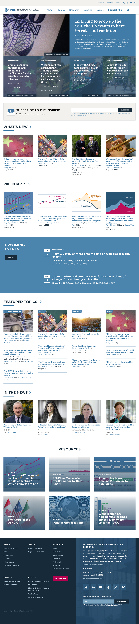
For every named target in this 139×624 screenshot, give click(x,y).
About (6, 544)
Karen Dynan (8, 377)
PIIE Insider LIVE (34, 585)
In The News (16, 392)
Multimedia (57, 562)
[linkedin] (93, 587)
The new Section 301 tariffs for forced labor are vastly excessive (52, 160)
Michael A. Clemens (114, 78)
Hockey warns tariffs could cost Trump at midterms (86, 426)
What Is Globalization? (68, 522)
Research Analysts (10, 585)
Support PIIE (115, 10)
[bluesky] (123, 587)
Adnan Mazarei (9, 340)
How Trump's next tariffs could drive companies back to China (120, 351)
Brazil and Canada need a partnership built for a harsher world (85, 161)
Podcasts (56, 558)
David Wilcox (27, 377)
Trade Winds (33, 594)
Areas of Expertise (35, 548)
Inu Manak (44, 434)
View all (11, 257)
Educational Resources (61, 569)
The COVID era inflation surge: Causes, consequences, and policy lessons (18, 373)
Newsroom (101, 3)
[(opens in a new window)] (124, 3)
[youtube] (101, 587)
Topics (31, 544)
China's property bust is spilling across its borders (120, 363)
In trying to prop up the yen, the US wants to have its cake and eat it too (100, 25)
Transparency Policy (11, 565)
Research (58, 544)
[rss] (116, 587)
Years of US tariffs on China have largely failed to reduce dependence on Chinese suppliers (86, 218)
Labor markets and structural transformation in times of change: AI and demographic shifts (89, 278)
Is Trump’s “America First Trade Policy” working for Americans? (52, 426)
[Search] (128, 10)
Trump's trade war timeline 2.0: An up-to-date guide (114, 481)
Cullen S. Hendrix (47, 86)
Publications (57, 552)
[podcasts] (108, 587)
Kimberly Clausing (82, 432)
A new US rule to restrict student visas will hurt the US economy (117, 69)
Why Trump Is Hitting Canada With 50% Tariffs (17, 426)
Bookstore (109, 3)
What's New (16, 127)
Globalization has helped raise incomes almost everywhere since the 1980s (113, 518)
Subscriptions (8, 562)
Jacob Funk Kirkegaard (46, 223)
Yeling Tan (12, 83)
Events (100, 10)
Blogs (55, 548)
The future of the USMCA (19, 521)
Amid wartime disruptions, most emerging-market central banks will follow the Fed (17, 352)
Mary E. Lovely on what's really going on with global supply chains (91, 255)
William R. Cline (44, 163)
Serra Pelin (29, 361)
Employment (8, 555)
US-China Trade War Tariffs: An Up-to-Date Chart (67, 481)
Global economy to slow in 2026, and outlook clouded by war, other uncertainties (86, 362)
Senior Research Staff (11, 581)
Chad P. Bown (111, 355)
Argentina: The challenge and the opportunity (86, 335)
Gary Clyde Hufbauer (11, 223)
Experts (7, 577)
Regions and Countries (36, 552)
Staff (5, 552)
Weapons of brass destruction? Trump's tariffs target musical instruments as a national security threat (51, 73)
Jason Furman (77, 350)
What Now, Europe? (35, 597)
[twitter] (86, 587)
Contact (6, 558)
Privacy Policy (8, 611)
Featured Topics (21, 302)
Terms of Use (18, 611)
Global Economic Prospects (38, 581)
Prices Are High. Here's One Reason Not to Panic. (84, 347)
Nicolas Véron (129, 225)
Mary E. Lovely (79, 78)
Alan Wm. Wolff (44, 366)
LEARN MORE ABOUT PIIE (93, 565)
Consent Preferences (93, 579)
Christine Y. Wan (80, 80)
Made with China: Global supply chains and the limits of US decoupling (86, 69)
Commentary (58, 555)
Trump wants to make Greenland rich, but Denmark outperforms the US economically (52, 218)
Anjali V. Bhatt (58, 264)
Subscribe (118, 3)
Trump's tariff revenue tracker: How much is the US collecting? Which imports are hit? (17, 218)
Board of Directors (10, 548)
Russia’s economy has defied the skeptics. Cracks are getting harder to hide (120, 427)
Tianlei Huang (111, 225)
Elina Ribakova (114, 434)
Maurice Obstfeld (10, 361)
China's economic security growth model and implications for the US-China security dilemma (19, 72)
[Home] (22, 10)
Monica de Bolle (78, 165)
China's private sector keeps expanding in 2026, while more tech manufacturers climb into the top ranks (119, 219)
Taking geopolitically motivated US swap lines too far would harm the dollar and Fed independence (18, 336)
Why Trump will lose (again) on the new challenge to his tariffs (51, 363)
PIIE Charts (15, 184)
